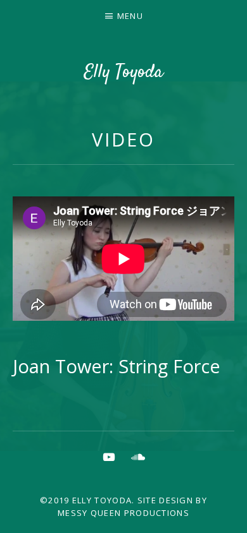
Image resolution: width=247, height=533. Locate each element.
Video (123, 139)
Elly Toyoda (123, 72)
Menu (130, 15)
